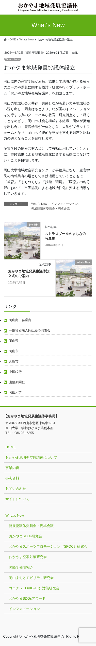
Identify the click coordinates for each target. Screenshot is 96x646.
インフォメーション (64, 204)
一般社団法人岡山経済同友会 (29, 330)
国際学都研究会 (21, 567)
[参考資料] (22, 240)
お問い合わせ (15, 488)
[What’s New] (74, 278)
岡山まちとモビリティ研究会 (31, 578)
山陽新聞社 (17, 382)
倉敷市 (13, 361)
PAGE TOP (88, 622)
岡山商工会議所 (20, 320)
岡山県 (13, 341)
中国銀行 (15, 372)
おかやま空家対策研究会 (28, 557)
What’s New (12, 59)
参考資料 (12, 478)
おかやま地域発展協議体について (31, 457)
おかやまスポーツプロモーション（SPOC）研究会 (48, 546)
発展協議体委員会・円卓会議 (50, 208)
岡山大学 (15, 392)
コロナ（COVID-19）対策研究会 (34, 588)
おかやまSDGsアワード (27, 598)
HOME (10, 447)
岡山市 (13, 351)
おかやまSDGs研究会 (25, 536)
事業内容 (12, 468)
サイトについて (17, 499)
